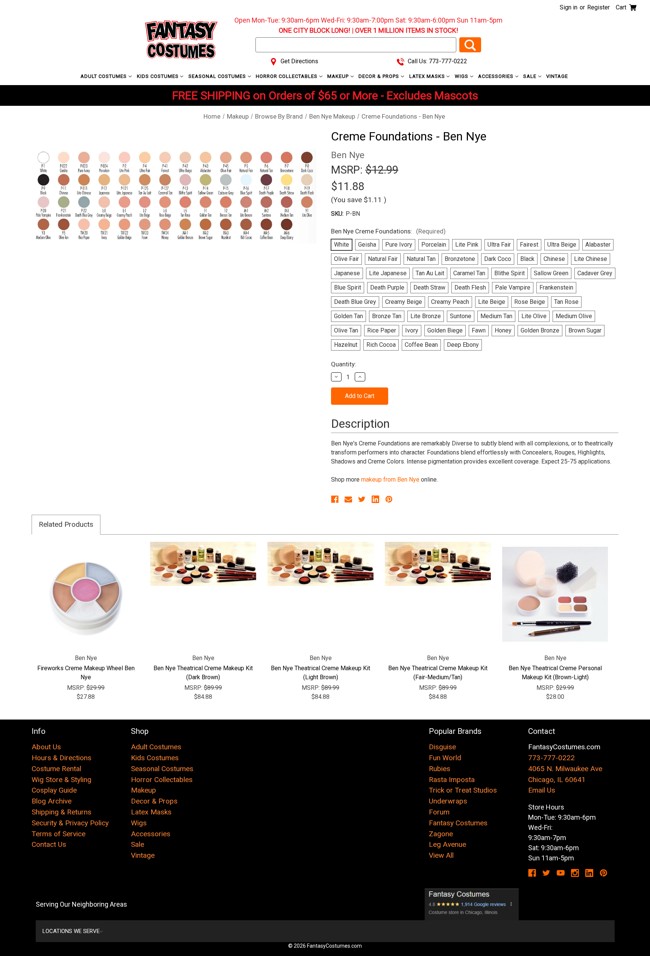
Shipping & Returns (61, 812)
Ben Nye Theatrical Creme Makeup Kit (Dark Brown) (203, 673)
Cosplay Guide (54, 790)
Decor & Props (379, 76)
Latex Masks (427, 76)
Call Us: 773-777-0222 (436, 61)
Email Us (541, 790)
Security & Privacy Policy (70, 823)
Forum (439, 812)
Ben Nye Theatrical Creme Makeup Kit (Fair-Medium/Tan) (437, 673)
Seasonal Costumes (218, 76)
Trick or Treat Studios (463, 790)
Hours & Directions (61, 757)
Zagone (441, 833)
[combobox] (355, 44)
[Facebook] (335, 499)
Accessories (496, 76)
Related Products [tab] (66, 524)
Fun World (445, 757)
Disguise (442, 747)
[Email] (348, 499)
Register (598, 7)
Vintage (557, 76)
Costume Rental (56, 768)
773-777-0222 (551, 757)
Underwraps (448, 801)
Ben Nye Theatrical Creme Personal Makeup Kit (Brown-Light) (555, 673)
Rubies (439, 768)
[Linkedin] (375, 499)
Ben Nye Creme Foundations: (388, 231)
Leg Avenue (447, 844)
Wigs (462, 76)
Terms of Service (58, 833)
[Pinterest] (389, 499)
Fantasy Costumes (458, 823)
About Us (46, 747)
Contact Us (49, 844)
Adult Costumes (104, 76)
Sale (530, 76)
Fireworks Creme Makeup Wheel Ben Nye (86, 673)
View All (441, 855)
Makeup (338, 76)
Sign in (568, 7)
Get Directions (298, 61)
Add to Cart (86, 595)
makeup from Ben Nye (390, 479)
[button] (472, 904)
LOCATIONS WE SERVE (71, 931)
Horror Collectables (287, 76)
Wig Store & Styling (61, 779)
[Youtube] (561, 873)
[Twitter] (362, 499)
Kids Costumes (158, 76)
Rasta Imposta (452, 779)
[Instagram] (575, 873)
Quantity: (343, 364)
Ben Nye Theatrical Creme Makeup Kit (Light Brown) (320, 673)
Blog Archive (51, 801)
